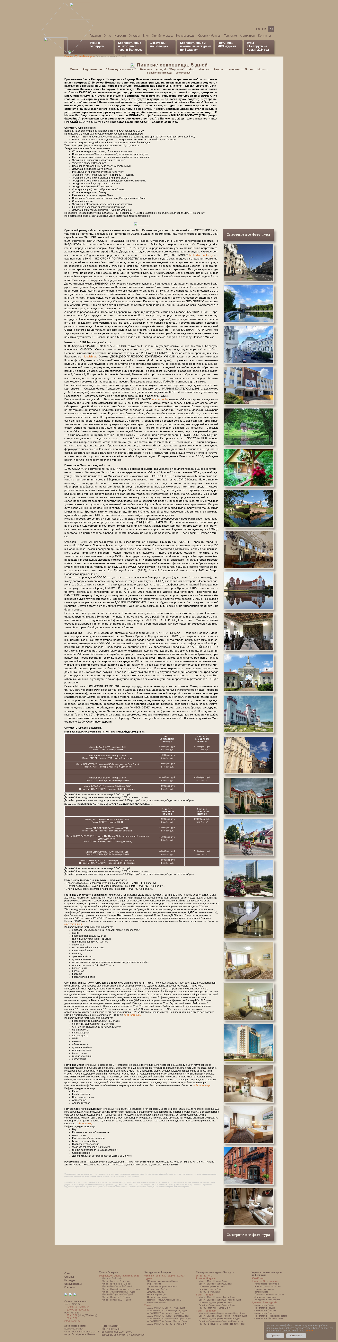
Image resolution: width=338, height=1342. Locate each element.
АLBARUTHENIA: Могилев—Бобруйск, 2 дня (169, 1318)
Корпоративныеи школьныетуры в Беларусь (130, 46)
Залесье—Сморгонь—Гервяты (162, 1286)
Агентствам (247, 35)
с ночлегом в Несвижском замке (270, 1316)
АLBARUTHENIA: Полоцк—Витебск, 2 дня (168, 1316)
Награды (69, 1280)
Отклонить (296, 1335)
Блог (146, 35)
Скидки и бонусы (209, 35)
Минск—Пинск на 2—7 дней (116, 1297)
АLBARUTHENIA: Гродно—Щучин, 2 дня (167, 1310)
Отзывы (134, 35)
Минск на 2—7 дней (111, 1278)
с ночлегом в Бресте (264, 1305)
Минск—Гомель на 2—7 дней (116, 1300)
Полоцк (159, 1300)
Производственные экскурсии (269, 1294)
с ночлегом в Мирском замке (268, 1318)
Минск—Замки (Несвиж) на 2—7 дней (121, 1289)
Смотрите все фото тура (248, 234)
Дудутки (151, 1292)
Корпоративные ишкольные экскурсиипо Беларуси (195, 46)
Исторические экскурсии (266, 1284)
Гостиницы (225, 42)
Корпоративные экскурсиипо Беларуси (267, 1273)
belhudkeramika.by (201, 255)
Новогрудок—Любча (157, 1289)
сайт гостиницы (73, 924)
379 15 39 (84, 1309)
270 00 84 (84, 1307)
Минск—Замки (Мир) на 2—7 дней (119, 1292)
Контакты (264, 35)
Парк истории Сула (156, 1294)
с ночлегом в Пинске (264, 1313)
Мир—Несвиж (154, 1284)
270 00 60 (72, 1307)
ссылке (309, 1330)
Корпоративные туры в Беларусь (215, 1272)
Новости (120, 35)
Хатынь (160, 1292)
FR (264, 29)
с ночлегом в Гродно (264, 1308)
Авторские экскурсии (265, 1297)
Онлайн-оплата (162, 35)
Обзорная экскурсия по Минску (163, 1281)
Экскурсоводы (185, 35)
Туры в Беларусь (97, 44)
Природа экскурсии (264, 1289)
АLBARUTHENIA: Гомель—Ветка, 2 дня (166, 1324)
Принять (275, 1335)
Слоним (168, 1300)
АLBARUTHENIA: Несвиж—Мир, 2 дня (166, 1313)
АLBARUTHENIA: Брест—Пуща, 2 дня (166, 1308)
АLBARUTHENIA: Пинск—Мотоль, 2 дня (167, 1321)
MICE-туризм (227, 46)
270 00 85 (72, 1309)
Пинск (176, 1300)
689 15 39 (72, 1318)
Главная (95, 35)
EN (258, 29)
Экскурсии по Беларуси (158, 1272)
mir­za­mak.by (160, 399)
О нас (107, 35)
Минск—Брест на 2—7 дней (115, 1281)
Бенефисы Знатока (156, 1302)
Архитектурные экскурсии (267, 1286)
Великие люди (261, 1292)
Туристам (230, 35)
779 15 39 (72, 1315)
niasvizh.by (89, 356)
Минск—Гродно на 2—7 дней (116, 1284)
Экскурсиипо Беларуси (159, 44)
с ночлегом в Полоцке (265, 1310)
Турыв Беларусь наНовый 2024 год (257, 46)
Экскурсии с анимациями (267, 1299)
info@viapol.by (72, 1321)
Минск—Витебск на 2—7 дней (117, 1286)
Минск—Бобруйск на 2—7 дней (117, 1294)
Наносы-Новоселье (157, 1297)
